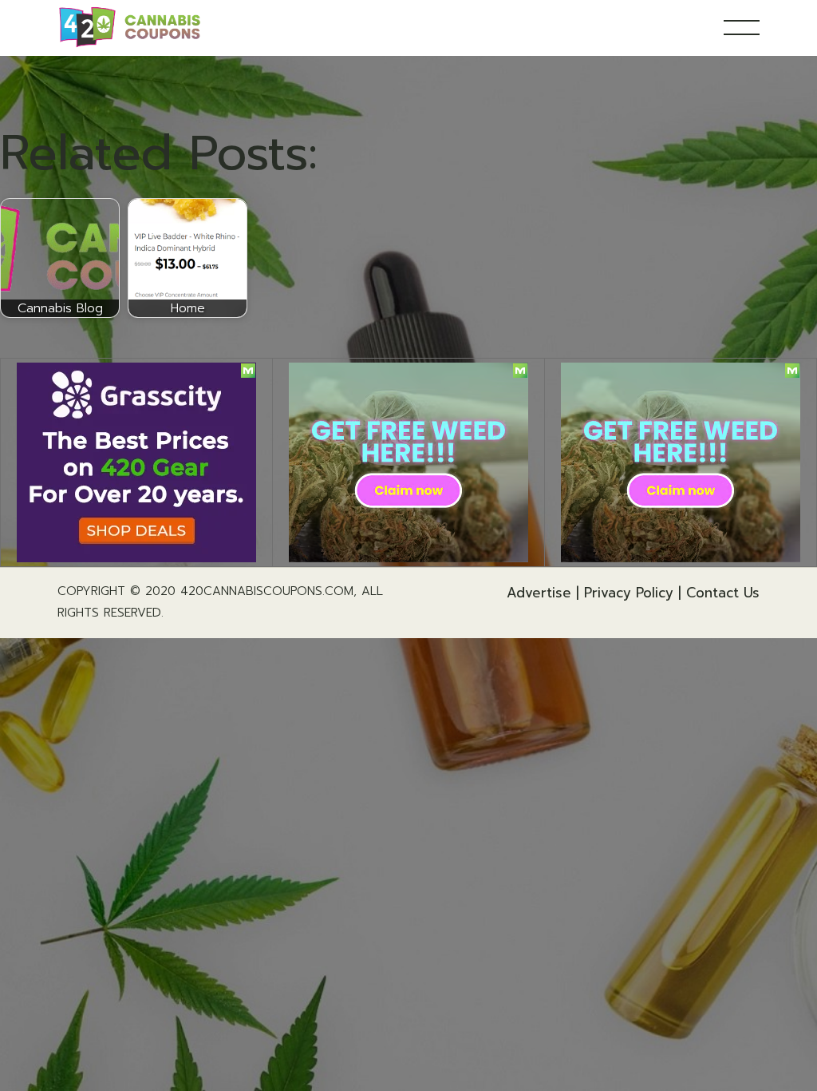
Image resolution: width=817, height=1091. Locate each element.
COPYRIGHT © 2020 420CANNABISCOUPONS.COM (205, 591)
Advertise (539, 592)
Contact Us (723, 592)
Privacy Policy (628, 592)
